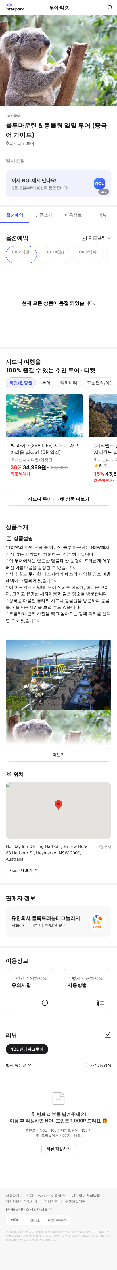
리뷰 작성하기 (58, 1148)
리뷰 (102, 215)
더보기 (58, 754)
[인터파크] (12, 7)
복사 (107, 846)
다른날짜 (97, 237)
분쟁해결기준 (75, 1201)
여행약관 (51, 1201)
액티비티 (68, 382)
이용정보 (73, 215)
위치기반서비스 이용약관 (45, 1195)
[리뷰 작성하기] (108, 1035)
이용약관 (12, 1195)
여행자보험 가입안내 (21, 1201)
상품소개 (44, 215)
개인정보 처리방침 (86, 1195)
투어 (46, 382)
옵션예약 (14, 215)
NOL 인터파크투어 (27, 1049)
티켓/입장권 (20, 382)
